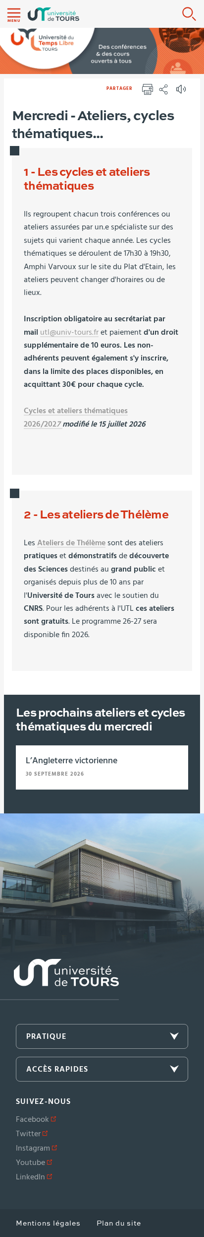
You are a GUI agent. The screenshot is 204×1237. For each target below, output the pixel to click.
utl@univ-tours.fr (69, 332)
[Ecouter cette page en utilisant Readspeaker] (182, 92)
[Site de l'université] (59, 979)
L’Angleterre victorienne (71, 760)
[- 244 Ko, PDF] (61, 424)
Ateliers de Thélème (71, 543)
